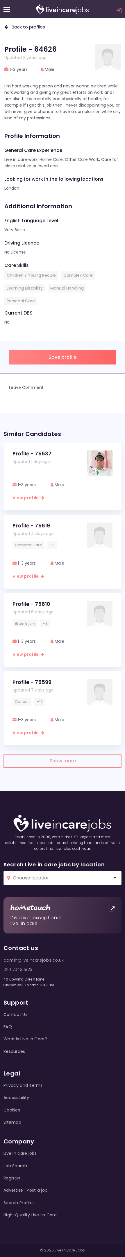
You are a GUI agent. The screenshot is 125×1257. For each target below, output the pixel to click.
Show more (62, 760)
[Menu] (6, 9)
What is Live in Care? (25, 1039)
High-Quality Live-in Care (30, 1215)
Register (11, 1178)
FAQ (7, 1027)
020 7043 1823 (17, 969)
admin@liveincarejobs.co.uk (33, 960)
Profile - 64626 (30, 49)
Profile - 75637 (31, 453)
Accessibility (16, 1097)
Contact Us (15, 1014)
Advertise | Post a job (25, 1190)
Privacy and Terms (23, 1085)
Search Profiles (19, 1203)
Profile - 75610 (31, 604)
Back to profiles (26, 27)
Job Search (15, 1166)
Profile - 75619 (31, 525)
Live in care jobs (20, 1153)
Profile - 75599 (31, 682)
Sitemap (12, 1122)
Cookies (11, 1110)
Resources (14, 1051)
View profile (26, 498)
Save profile (62, 357)
